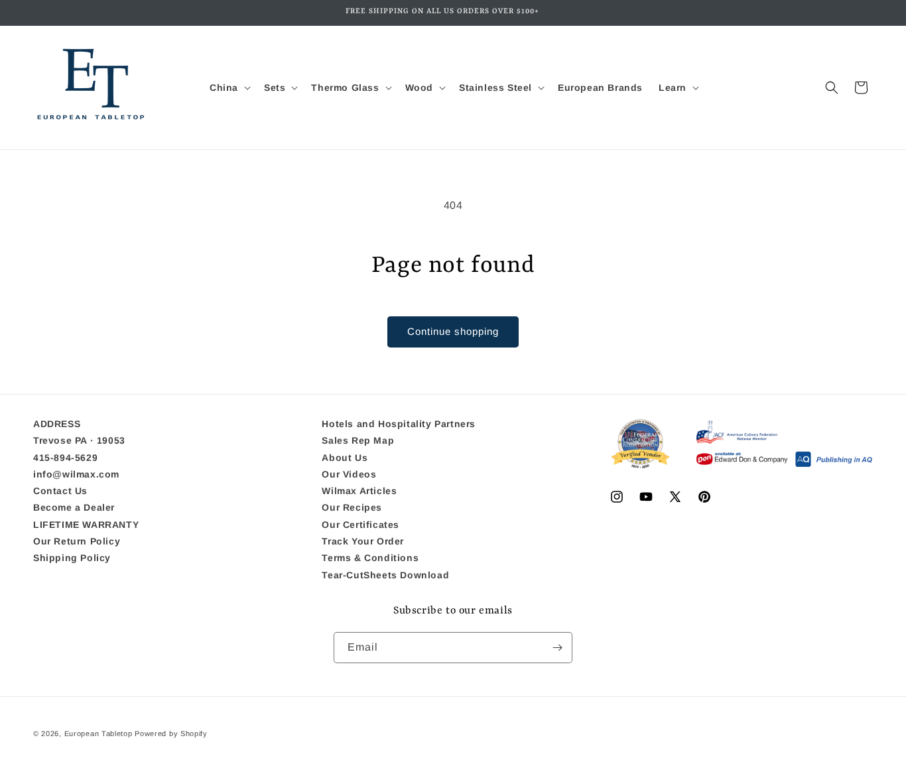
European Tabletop (98, 733)
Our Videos (349, 474)
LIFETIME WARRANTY (86, 524)
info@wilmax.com (76, 474)
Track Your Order (363, 541)
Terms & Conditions (370, 557)
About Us (344, 457)
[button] (229, 87)
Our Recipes (352, 507)
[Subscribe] (557, 647)
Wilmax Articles (359, 490)
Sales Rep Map (358, 440)
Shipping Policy (72, 557)
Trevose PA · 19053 (79, 440)
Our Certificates (360, 524)
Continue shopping (453, 331)
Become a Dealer (74, 507)
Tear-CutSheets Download (385, 575)
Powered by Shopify (171, 733)
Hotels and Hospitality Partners (399, 424)
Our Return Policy (76, 541)
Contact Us (60, 490)
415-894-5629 (65, 457)
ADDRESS (56, 424)
